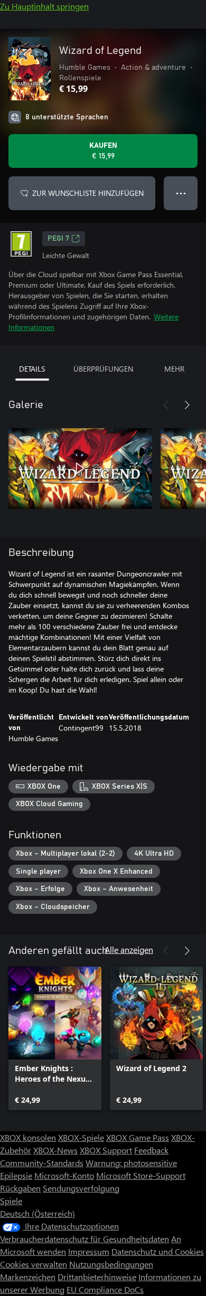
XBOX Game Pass (137, 1137)
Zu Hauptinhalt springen (44, 6)
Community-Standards (41, 1162)
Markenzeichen (27, 1276)
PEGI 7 (58, 238)
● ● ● (181, 193)
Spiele (11, 1200)
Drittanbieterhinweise (97, 1276)
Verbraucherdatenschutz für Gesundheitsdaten (84, 1238)
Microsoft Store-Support (140, 1175)
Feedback (151, 1150)
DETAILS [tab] (32, 369)
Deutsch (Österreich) (37, 1213)
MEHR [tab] (174, 369)
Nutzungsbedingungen (111, 1264)
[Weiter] (187, 405)
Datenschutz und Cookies (157, 1251)
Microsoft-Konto (64, 1175)
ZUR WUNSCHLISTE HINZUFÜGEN (88, 193)
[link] (54, 1038)
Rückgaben (20, 1188)
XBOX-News (55, 1150)
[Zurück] (165, 405)
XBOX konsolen (28, 1137)
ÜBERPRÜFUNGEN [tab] (103, 369)
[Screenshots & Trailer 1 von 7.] (80, 468)
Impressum (88, 1251)
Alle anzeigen (129, 949)
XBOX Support (106, 1150)
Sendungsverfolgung (81, 1188)
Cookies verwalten (33, 1264)
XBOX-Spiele (81, 1137)
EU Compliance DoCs (105, 1289)
